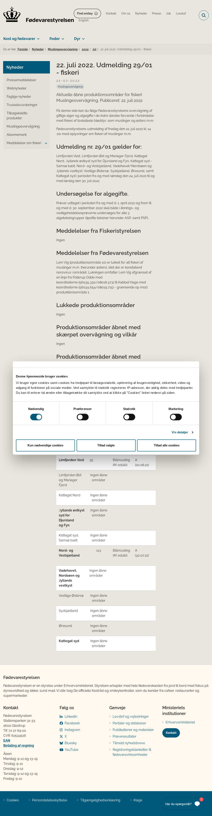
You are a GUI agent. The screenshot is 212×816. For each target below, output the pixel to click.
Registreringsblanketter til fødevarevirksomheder (132, 752)
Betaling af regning (18, 745)
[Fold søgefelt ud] (204, 15)
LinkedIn (71, 716)
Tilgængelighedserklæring (100, 800)
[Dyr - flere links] (82, 37)
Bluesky (71, 743)
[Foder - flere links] (62, 37)
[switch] (83, 417)
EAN (6, 740)
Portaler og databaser (129, 723)
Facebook (72, 723)
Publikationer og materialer (133, 730)
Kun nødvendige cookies (45, 445)
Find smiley (85, 13)
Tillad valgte (106, 445)
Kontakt (171, 732)
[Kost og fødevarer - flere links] (37, 37)
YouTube (71, 750)
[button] (45, 143)
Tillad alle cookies (166, 445)
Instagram (72, 730)
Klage (138, 800)
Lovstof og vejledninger (131, 716)
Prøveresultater (124, 736)
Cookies (13, 800)
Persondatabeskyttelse (49, 800)
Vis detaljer (180, 432)
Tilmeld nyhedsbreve (129, 743)
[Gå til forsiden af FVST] (37, 15)
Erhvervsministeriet (180, 722)
